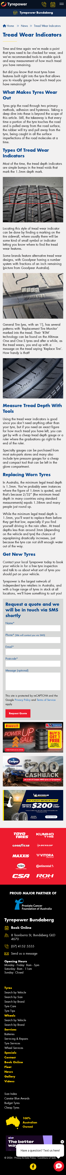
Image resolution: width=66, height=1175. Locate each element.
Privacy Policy (22, 700)
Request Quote (18, 713)
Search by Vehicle (15, 992)
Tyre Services (12, 1043)
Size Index (10, 1094)
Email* (9, 647)
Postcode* (11, 659)
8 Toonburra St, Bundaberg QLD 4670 (33, 937)
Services (10, 1029)
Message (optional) (17, 670)
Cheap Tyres (11, 1107)
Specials (10, 1053)
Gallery (9, 1076)
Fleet (7, 1067)
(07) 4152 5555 (22, 946)
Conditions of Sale (47, 1157)
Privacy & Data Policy (25, 1157)
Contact (10, 1057)
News (8, 1072)
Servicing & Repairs (16, 1039)
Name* (9, 623)
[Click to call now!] (44, 4)
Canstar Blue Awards (16, 1098)
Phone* (25, 635)
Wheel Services (13, 1048)
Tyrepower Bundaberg (36, 12)
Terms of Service (46, 700)
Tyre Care (10, 1006)
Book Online (13, 1062)
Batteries (9, 1034)
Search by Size (13, 997)
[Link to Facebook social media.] (33, 1167)
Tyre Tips (9, 1011)
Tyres (8, 988)
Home (10, 26)
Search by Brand (14, 1002)
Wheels (9, 1015)
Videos (9, 1081)
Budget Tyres (12, 1103)
